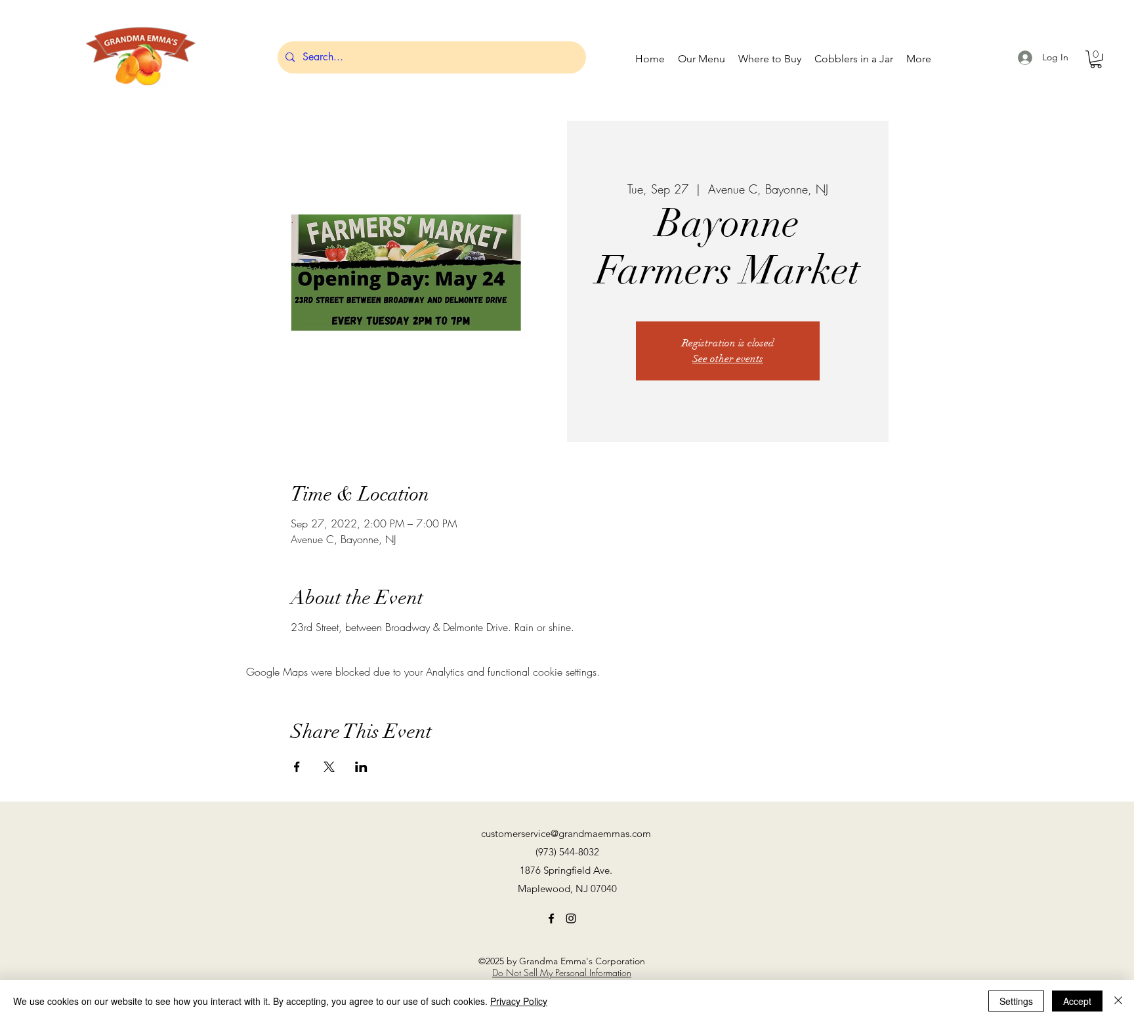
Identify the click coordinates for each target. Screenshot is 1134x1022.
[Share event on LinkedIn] (361, 767)
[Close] (1118, 1001)
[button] (1095, 59)
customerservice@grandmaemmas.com (566, 833)
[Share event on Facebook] (297, 767)
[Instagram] (571, 918)
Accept (1077, 1001)
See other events (727, 358)
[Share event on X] (329, 767)
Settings (1016, 1001)
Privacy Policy (518, 1001)
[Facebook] (551, 918)
